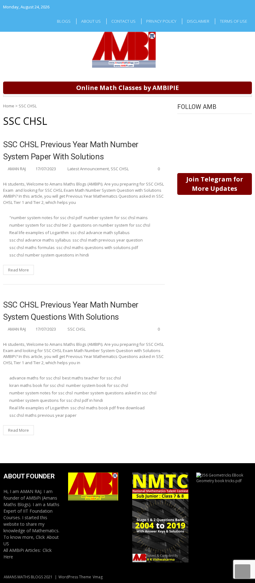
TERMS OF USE (233, 21)
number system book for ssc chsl (97, 385)
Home (8, 106)
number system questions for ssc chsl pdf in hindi (56, 400)
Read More (18, 270)
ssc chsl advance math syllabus (100, 232)
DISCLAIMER (198, 21)
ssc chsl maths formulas (32, 247)
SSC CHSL (120, 169)
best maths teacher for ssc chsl (91, 378)
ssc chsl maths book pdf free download (107, 408)
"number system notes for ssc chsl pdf (45, 217)
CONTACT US (123, 21)
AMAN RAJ (17, 169)
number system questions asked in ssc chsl (115, 393)
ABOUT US (91, 21)
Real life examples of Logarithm (39, 232)
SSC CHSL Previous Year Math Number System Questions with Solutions (70, 311)
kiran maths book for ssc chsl (36, 385)
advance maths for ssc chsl (35, 378)
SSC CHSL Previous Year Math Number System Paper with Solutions (70, 150)
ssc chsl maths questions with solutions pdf (97, 247)
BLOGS (64, 21)
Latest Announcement (88, 169)
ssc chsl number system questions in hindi (49, 255)
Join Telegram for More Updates (214, 184)
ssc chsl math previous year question (107, 240)
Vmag (98, 577)
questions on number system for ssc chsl (111, 225)
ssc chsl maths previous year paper (42, 415)
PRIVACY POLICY (161, 21)
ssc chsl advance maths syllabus (40, 240)
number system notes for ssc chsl (41, 393)
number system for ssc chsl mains (116, 217)
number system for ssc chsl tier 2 (40, 225)
